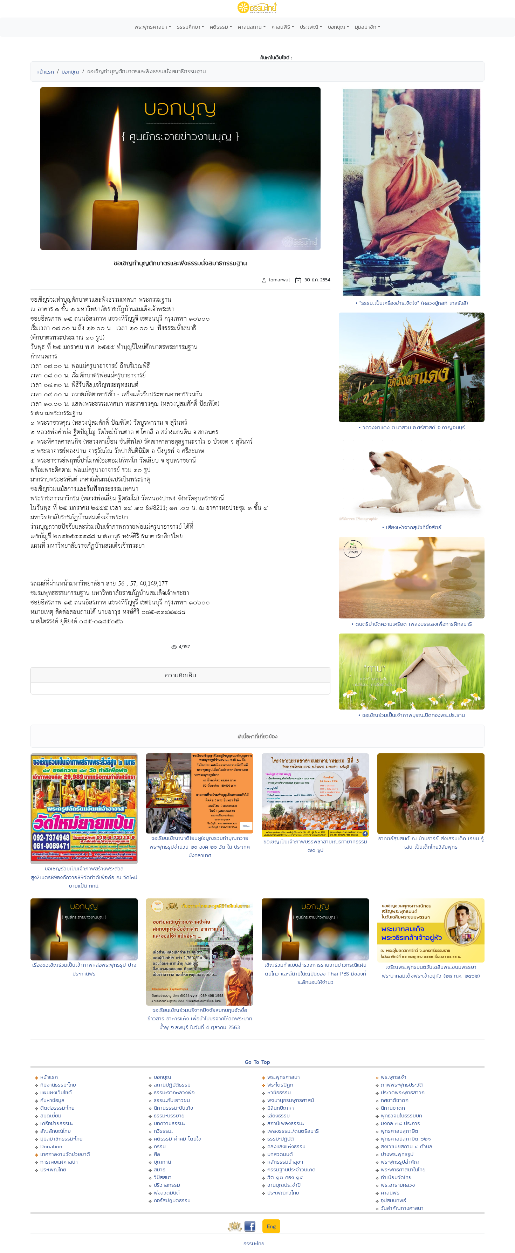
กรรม (160, 1146)
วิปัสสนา (163, 1177)
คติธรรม (219, 26)
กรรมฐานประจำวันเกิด (291, 1169)
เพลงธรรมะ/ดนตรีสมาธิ (293, 1131)
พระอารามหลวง (398, 1185)
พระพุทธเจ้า (393, 1077)
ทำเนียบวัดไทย (396, 1177)
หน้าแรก (45, 71)
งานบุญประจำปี (284, 1185)
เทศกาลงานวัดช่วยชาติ (65, 1154)
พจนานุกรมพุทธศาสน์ (290, 1100)
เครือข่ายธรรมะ (56, 1123)
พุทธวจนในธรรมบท (401, 1115)
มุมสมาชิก (365, 26)
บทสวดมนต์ (280, 1154)
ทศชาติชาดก (394, 1100)
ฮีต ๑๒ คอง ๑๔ (285, 1177)
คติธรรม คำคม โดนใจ (177, 1138)
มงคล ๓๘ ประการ (400, 1123)
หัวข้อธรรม (279, 1092)
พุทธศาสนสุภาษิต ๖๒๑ (406, 1138)
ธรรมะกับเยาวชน (172, 1100)
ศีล (157, 1154)
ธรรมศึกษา (188, 26)
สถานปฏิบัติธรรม (172, 1084)
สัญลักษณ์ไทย (55, 1131)
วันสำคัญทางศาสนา (402, 1208)
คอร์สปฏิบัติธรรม (172, 1200)
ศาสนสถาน (250, 26)
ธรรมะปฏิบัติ (280, 1138)
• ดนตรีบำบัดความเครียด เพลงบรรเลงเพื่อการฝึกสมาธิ (412, 624)
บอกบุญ (336, 26)
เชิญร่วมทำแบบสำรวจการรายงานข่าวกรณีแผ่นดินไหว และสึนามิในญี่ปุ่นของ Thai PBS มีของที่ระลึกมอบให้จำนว (315, 973)
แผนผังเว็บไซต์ (56, 1092)
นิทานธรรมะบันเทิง (173, 1107)
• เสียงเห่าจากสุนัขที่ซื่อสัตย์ (411, 527)
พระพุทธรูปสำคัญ (400, 1161)
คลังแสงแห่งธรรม (286, 1146)
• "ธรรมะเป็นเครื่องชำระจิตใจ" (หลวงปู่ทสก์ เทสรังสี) (412, 303)
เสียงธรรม (278, 1115)
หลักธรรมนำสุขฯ (285, 1161)
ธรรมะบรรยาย (169, 1115)
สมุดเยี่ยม (50, 1115)
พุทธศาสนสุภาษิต (399, 1131)
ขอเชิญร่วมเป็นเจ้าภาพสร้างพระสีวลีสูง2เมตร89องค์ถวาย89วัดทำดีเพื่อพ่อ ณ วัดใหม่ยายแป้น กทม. (84, 877)
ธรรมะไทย (254, 1243)
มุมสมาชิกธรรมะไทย (61, 1138)
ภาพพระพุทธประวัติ (402, 1084)
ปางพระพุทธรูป (397, 1154)
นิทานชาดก (393, 1107)
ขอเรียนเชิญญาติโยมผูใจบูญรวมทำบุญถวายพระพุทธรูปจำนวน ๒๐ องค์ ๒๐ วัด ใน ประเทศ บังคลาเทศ (200, 846)
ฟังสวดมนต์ (167, 1192)
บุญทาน (162, 1161)
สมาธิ (159, 1169)
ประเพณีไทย (53, 1169)
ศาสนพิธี (281, 26)
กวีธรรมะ (163, 1131)
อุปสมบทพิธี (393, 1200)
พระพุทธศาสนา (151, 26)
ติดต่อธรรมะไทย (57, 1107)
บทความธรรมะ (169, 1123)
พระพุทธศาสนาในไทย (403, 1169)
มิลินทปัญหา (280, 1107)
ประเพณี (309, 26)
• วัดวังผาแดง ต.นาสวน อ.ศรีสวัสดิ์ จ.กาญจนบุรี (412, 427)
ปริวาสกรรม (167, 1185)
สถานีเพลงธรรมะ (285, 1123)
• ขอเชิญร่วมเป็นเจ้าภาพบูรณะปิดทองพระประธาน (411, 715)
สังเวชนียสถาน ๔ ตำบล (406, 1146)
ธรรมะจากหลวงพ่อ (174, 1092)
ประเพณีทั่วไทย (283, 1192)
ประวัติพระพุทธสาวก (403, 1092)
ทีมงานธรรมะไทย (58, 1084)
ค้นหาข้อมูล (52, 1100)
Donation (51, 1146)
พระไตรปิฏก (280, 1084)
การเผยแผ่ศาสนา (59, 1161)
